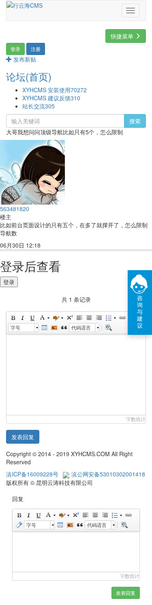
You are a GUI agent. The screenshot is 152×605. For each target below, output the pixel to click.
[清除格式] (19, 525)
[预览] (108, 328)
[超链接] (122, 318)
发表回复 (22, 437)
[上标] (69, 318)
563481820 (14, 209)
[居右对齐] (98, 318)
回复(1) (57, 246)
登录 (9, 282)
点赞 (81, 246)
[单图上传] (54, 328)
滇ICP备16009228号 (32, 474)
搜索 (135, 121)
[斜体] (22, 318)
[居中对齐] (89, 318)
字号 (15, 327)
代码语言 (81, 327)
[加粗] (13, 318)
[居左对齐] (79, 318)
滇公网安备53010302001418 (108, 474)
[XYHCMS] (24, 4)
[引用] (64, 328)
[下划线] (32, 318)
